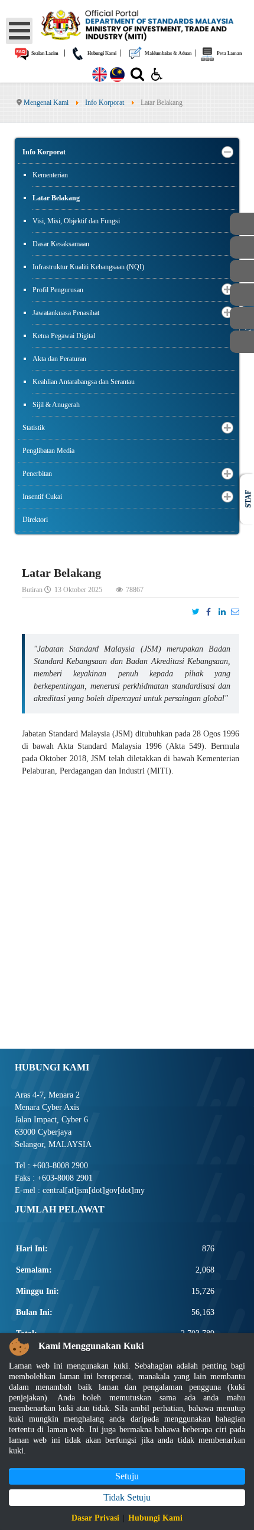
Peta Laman (229, 53)
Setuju (127, 1476)
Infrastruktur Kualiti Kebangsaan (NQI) (88, 267)
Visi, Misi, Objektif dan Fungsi (76, 221)
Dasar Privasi (95, 1518)
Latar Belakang (56, 198)
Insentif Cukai (42, 497)
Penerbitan (37, 474)
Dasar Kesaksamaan (60, 244)
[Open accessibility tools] (157, 74)
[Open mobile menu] (19, 31)
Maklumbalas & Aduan (167, 53)
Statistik (33, 428)
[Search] (137, 76)
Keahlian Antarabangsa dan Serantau (83, 382)
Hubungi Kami (101, 53)
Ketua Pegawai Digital (63, 336)
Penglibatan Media (48, 451)
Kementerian (50, 175)
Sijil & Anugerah (56, 405)
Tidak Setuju (127, 1497)
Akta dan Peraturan (59, 359)
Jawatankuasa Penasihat (65, 313)
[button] (227, 152)
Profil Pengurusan (57, 290)
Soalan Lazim (44, 53)
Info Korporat (44, 152)
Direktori (35, 519)
